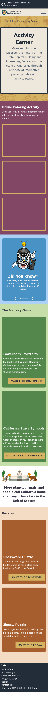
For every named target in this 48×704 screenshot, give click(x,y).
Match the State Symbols (24, 455)
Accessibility (8, 672)
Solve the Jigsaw (30, 645)
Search (4, 682)
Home (5, 21)
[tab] (20, 298)
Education (15, 21)
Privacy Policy (9, 678)
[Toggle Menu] (43, 12)
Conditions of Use (10, 675)
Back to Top (7, 669)
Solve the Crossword (26, 577)
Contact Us (6, 685)
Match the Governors (26, 381)
